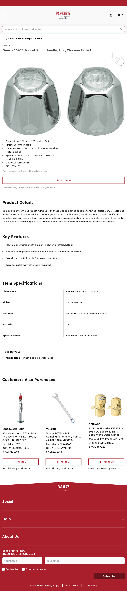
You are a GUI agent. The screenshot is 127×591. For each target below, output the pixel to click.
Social (7, 501)
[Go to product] (20, 407)
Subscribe (109, 576)
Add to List (65, 180)
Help (6, 519)
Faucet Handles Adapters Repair (25, 38)
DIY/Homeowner (36, 569)
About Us (10, 536)
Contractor (12, 569)
